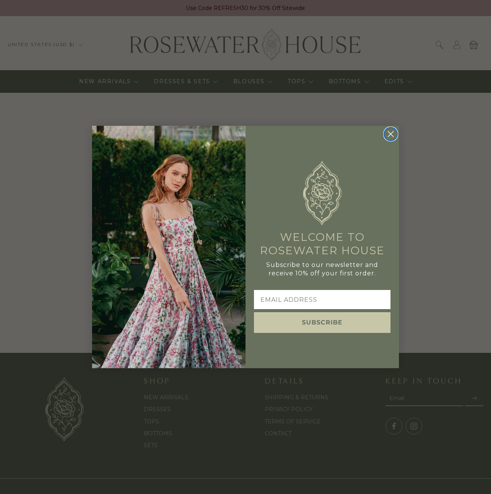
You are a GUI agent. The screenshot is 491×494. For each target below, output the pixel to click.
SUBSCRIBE (322, 322)
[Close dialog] (390, 134)
